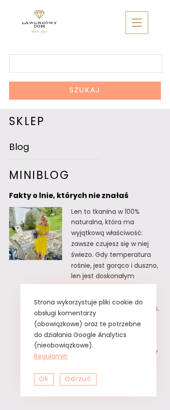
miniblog (39, 176)
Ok (44, 379)
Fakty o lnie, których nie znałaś (68, 196)
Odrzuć (78, 379)
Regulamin (51, 356)
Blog (19, 147)
